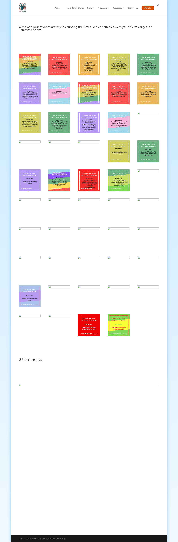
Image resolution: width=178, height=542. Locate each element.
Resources (117, 8)
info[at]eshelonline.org (54, 538)
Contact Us (133, 8)
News (89, 8)
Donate (147, 8)
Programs (102, 8)
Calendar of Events (75, 8)
